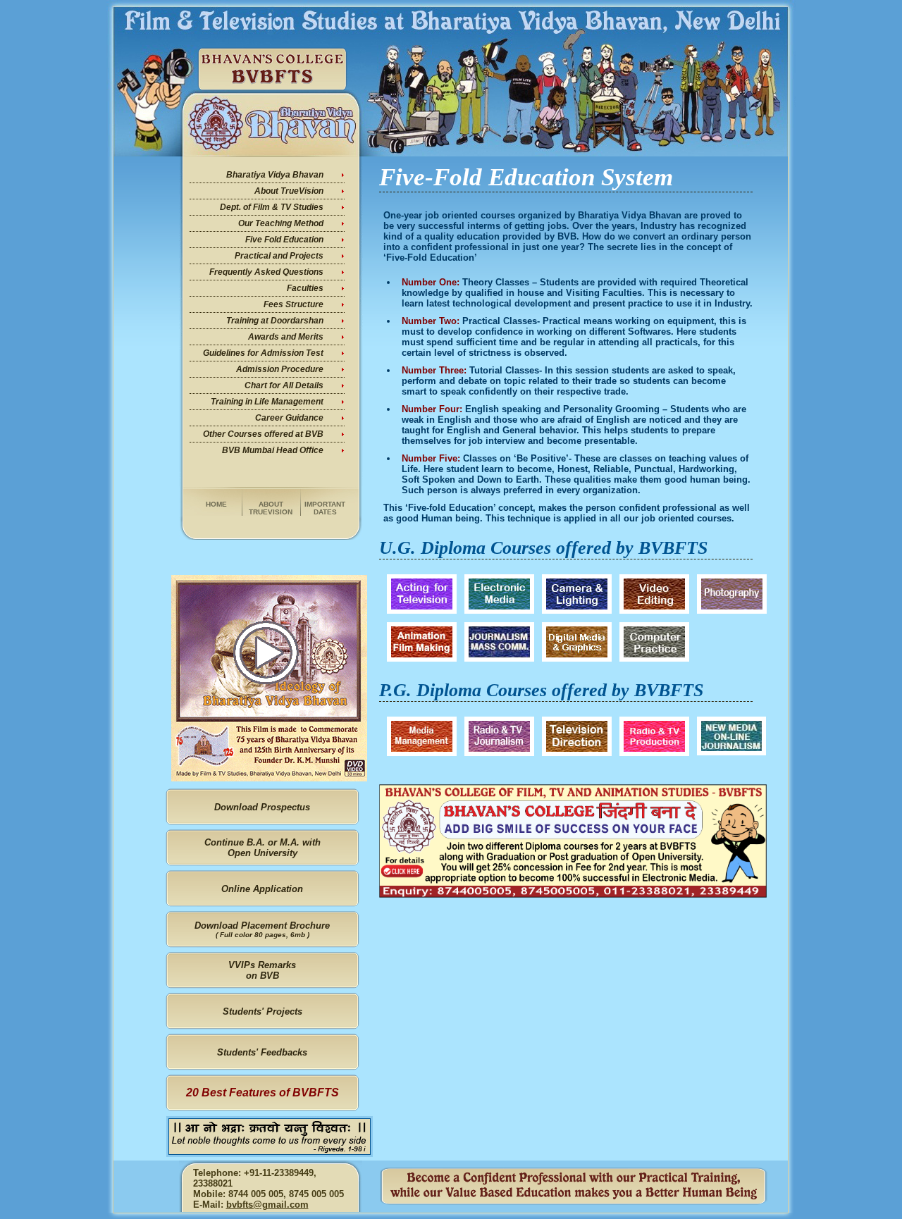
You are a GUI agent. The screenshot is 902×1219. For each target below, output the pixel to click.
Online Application (262, 889)
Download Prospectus (262, 807)
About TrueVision (288, 191)
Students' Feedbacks (262, 1052)
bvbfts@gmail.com (267, 1204)
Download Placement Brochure (262, 929)
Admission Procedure (279, 369)
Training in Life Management (267, 402)
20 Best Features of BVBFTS (262, 1093)
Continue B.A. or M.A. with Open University (262, 847)
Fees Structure (293, 304)
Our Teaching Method (280, 223)
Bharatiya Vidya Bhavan (274, 175)
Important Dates (324, 508)
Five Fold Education (284, 240)
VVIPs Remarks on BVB (262, 970)
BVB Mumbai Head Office (272, 450)
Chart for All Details (284, 385)
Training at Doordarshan (274, 321)
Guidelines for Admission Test (263, 353)
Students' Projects (262, 1011)
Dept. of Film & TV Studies (271, 207)
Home (216, 504)
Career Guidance (289, 418)
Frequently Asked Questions (266, 272)
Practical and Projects (279, 256)
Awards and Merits (285, 337)
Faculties (305, 288)
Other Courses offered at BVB (263, 434)
